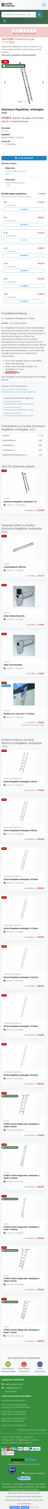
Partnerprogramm (8, 1440)
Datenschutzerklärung (9, 1443)
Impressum (28, 1443)
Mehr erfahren (34, 1507)
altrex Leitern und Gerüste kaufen (13, 1400)
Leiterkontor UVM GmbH (17, 1446)
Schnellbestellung (22, 1440)
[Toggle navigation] (4, 20)
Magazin (19, 1437)
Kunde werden (11, 1391)
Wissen (11, 1437)
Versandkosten (41, 1430)
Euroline (4, 131)
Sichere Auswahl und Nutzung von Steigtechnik (18, 392)
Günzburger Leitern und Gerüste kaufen (15, 1407)
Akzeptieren (14, 1507)
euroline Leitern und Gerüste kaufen (14, 1405)
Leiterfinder (34, 1440)
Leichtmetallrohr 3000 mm (16, 171)
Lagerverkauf (28, 1437)
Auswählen (24, 209)
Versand (4, 1437)
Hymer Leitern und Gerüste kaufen (13, 1418)
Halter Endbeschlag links (15, 183)
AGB (20, 1443)
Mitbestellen (10, 168)
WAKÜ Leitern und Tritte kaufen (12, 1421)
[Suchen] (39, 14)
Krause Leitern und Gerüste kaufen (13, 1412)
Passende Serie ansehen (12, 401)
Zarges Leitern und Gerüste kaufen (13, 1425)
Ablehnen (25, 1507)
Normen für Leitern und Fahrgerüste (14, 389)
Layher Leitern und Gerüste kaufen (13, 1414)
